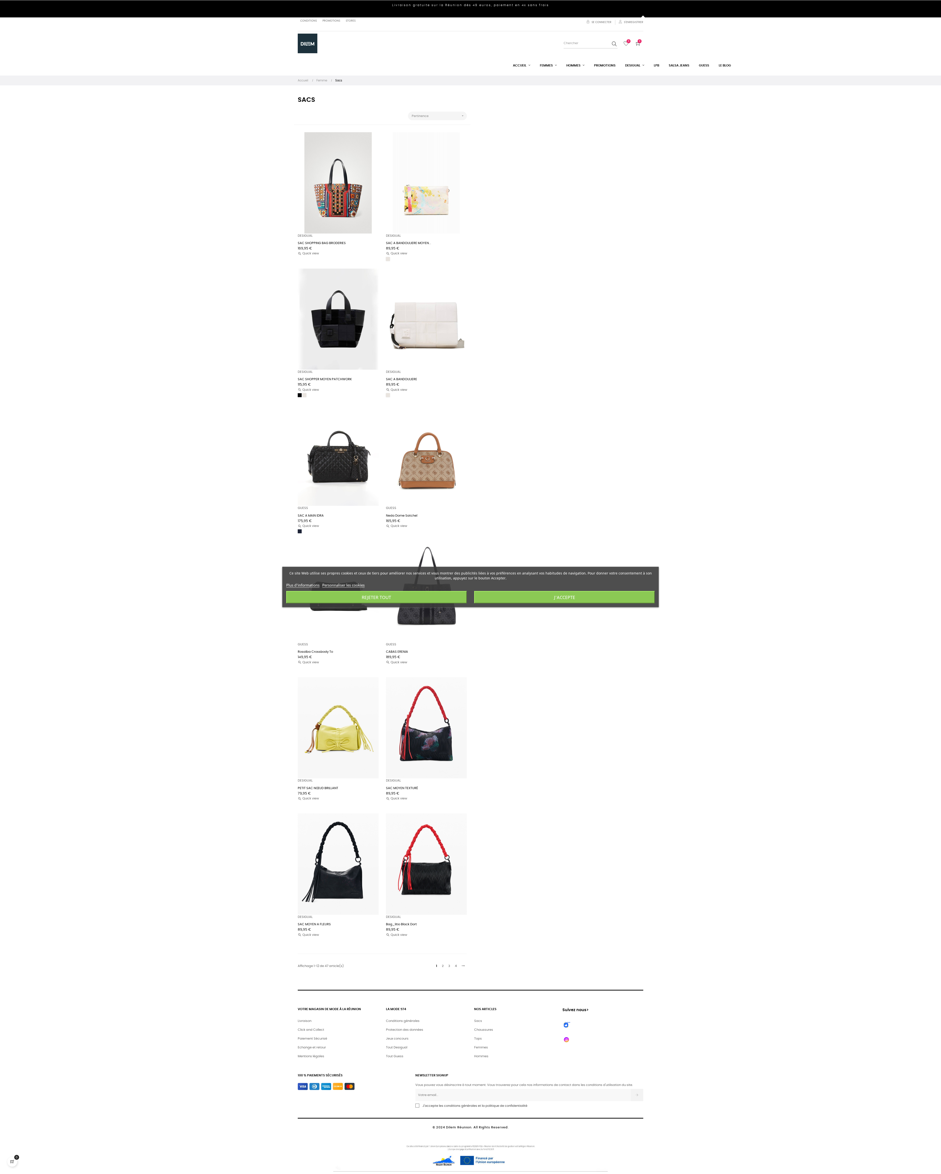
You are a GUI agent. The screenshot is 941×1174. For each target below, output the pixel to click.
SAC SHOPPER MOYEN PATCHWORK (325, 379)
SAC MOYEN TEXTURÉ (402, 788)
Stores (351, 20)
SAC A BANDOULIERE (401, 379)
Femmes (481, 1047)
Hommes (481, 1056)
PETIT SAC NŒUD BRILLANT (318, 788)
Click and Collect (311, 1029)
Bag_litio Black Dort (401, 924)
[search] (614, 44)
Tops (478, 1038)
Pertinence (438, 116)
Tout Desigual (396, 1047)
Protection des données (404, 1029)
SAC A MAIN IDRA (311, 515)
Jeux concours (397, 1038)
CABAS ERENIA (397, 651)
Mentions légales (311, 1056)
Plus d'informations (303, 585)
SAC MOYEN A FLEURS (314, 924)
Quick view (308, 253)
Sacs (478, 1021)
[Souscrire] (637, 1095)
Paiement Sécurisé (312, 1038)
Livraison (304, 1021)
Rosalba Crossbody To (315, 651)
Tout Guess (394, 1056)
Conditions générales (403, 1021)
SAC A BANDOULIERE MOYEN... (408, 243)
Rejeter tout (376, 597)
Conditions (308, 20)
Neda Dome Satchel (401, 515)
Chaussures (483, 1029)
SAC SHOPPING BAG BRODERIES (322, 243)
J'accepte (564, 597)
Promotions (331, 20)
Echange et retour (312, 1047)
